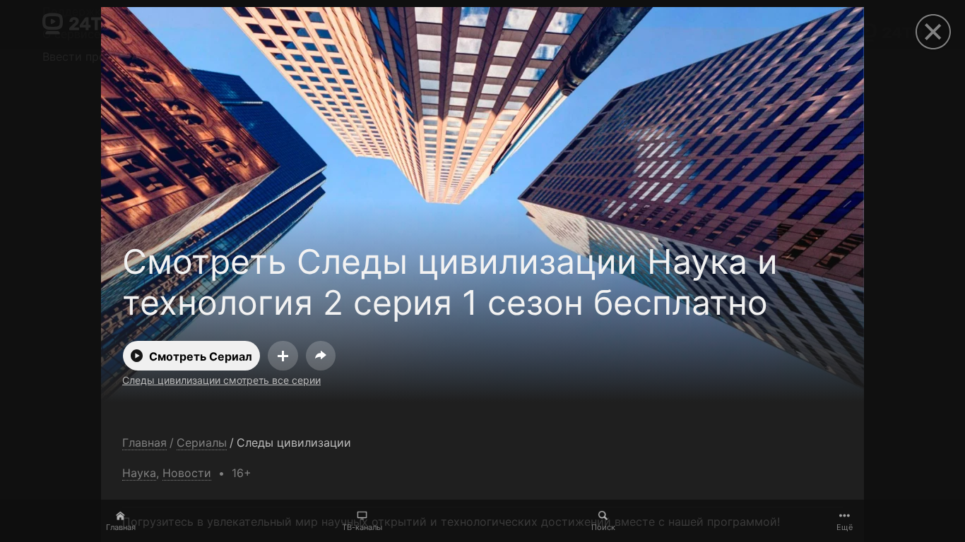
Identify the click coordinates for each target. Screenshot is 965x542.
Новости (186, 473)
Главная (121, 527)
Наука (139, 473)
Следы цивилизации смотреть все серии (221, 380)
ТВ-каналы (362, 527)
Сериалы (202, 443)
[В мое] (283, 356)
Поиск (603, 527)
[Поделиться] (321, 356)
